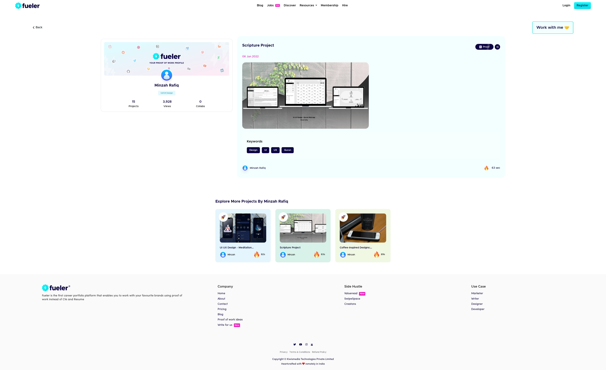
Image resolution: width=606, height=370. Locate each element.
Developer (477, 309)
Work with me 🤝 (552, 28)
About (221, 299)
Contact (223, 304)
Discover (290, 5)
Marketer (477, 293)
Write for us (228, 325)
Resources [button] (307, 5)
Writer (475, 299)
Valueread (354, 293)
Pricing (222, 309)
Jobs (273, 5)
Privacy (284, 352)
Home (221, 293)
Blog (260, 5)
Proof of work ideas (230, 319)
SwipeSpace (352, 299)
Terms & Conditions (299, 352)
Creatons (350, 304)
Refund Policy (319, 352)
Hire (345, 5)
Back (39, 27)
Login (566, 5)
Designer (477, 304)
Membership (329, 5)
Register (582, 5)
